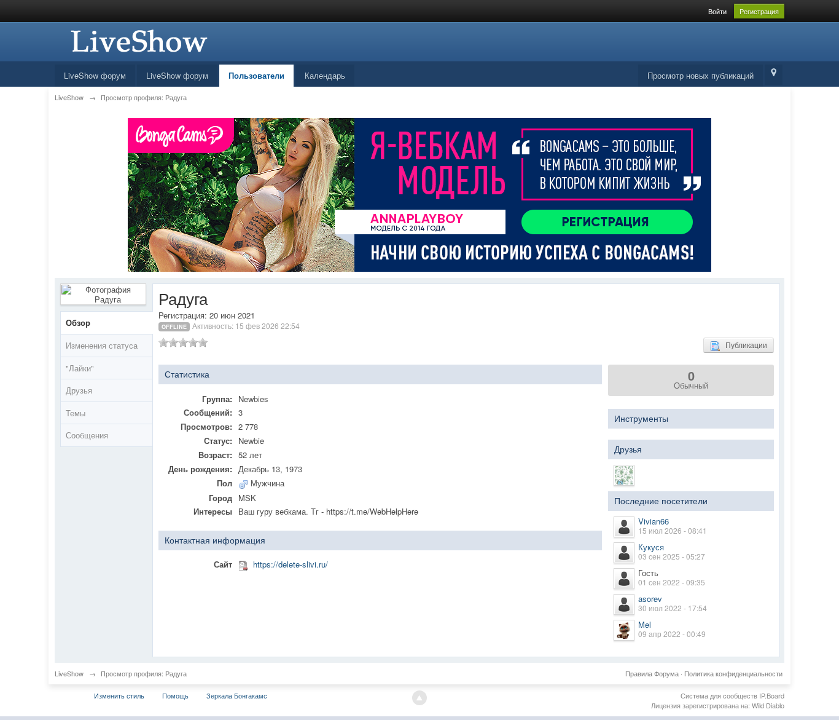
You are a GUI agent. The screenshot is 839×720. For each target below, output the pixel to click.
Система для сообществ (719, 695)
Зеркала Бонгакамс (236, 695)
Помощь (175, 695)
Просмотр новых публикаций (700, 75)
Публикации (743, 344)
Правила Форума (652, 673)
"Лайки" (80, 368)
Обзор (78, 322)
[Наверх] (419, 697)
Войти (717, 11)
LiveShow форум (95, 75)
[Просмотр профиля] (624, 526)
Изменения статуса (102, 345)
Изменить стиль (119, 695)
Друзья (79, 390)
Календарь (325, 75)
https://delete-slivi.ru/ (290, 564)
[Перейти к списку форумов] (137, 40)
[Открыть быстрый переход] (773, 75)
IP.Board (771, 695)
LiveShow (69, 673)
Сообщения (87, 435)
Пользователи (256, 75)
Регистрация (759, 11)
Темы (75, 413)
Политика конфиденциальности (733, 673)
